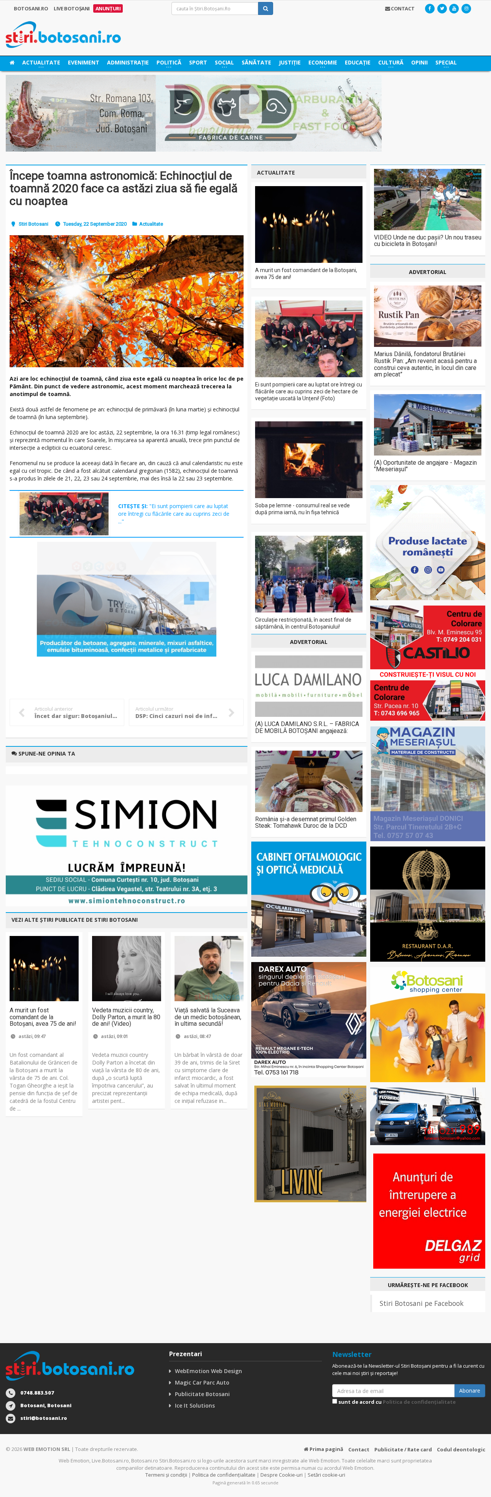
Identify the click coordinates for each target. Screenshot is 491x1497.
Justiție (290, 62)
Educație (358, 62)
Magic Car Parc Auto (202, 1382)
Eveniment (83, 62)
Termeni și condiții (166, 1474)
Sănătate (256, 62)
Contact (358, 1449)
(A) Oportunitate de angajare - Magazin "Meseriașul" (425, 466)
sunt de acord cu (396, 1401)
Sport (198, 62)
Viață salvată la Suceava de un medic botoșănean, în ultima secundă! (208, 1017)
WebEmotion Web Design (208, 1371)
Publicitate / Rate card (403, 1449)
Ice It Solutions (195, 1405)
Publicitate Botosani (202, 1394)
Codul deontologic (461, 1449)
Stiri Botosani (33, 224)
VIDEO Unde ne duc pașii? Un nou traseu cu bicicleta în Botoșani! (427, 241)
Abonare (469, 1390)
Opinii (419, 62)
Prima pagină (325, 1449)
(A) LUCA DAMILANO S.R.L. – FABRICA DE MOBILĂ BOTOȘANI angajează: (307, 727)
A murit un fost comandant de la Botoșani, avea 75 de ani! (43, 1017)
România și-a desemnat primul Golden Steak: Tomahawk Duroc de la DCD (305, 822)
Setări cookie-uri (326, 1474)
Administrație (128, 62)
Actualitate (151, 224)
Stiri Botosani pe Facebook (421, 1303)
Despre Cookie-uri (281, 1474)
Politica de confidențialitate (419, 1401)
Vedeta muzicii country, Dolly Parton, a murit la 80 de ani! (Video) (126, 1017)
